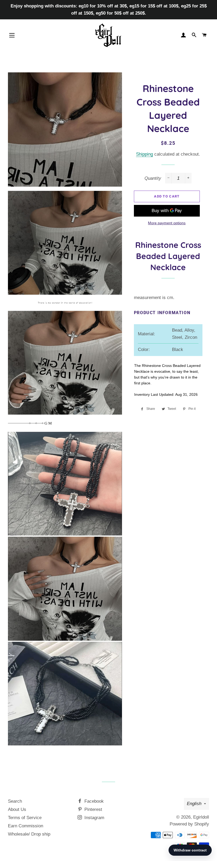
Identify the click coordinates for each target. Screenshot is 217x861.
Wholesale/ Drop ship (29, 834)
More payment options (167, 223)
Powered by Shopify (189, 824)
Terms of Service (25, 817)
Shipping (144, 154)
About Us (17, 809)
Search (15, 801)
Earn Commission (25, 825)
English (194, 803)
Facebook (93, 801)
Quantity (152, 178)
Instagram (93, 817)
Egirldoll (201, 817)
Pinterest (92, 809)
